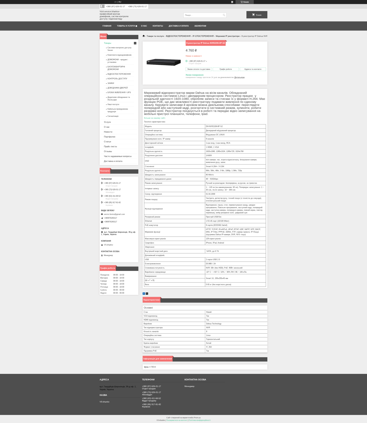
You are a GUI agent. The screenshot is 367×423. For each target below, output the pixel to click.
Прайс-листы (110, 146)
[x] (147, 294)
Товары (107, 43)
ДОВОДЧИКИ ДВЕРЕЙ (118, 88)
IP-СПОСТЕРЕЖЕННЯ (203, 36)
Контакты (158, 26)
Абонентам (200, 26)
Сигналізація (113, 116)
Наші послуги (113, 104)
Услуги (107, 122)
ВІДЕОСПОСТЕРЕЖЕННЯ (178, 36)
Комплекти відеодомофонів (119, 55)
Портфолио (109, 136)
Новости (108, 132)
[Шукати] (224, 15)
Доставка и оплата (179, 26)
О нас (144, 26)
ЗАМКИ (111, 83)
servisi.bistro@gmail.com (114, 214)
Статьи (107, 141)
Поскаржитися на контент (176, 420)
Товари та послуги (155, 36)
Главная (107, 26)
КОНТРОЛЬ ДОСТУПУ (117, 79)
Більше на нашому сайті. (155, 118)
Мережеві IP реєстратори (228, 36)
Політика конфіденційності (200, 420)
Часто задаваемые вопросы (118, 156)
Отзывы (108, 151)
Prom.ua (197, 418)
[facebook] (144, 294)
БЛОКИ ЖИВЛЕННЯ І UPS (119, 92)
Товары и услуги (126, 26)
